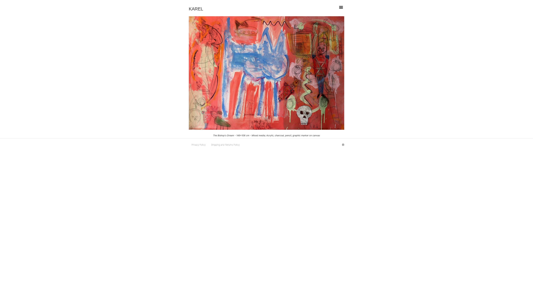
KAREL (196, 8)
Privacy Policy (199, 144)
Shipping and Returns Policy (225, 144)
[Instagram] (343, 145)
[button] (341, 7)
